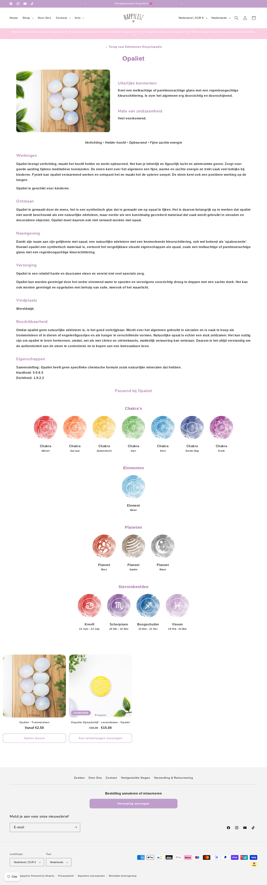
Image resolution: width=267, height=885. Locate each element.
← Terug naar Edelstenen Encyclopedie (133, 46)
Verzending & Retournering (173, 777)
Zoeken (79, 777)
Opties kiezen (34, 738)
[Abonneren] (75, 827)
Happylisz (24, 876)
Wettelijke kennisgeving (122, 876)
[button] (27, 18)
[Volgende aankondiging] (181, 3)
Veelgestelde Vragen (135, 777)
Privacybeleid (66, 876)
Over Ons (95, 777)
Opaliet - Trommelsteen (34, 722)
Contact (111, 777)
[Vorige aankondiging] (85, 3)
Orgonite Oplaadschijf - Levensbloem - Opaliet (100, 722)
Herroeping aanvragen (133, 803)
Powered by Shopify (42, 876)
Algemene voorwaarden (91, 876)
